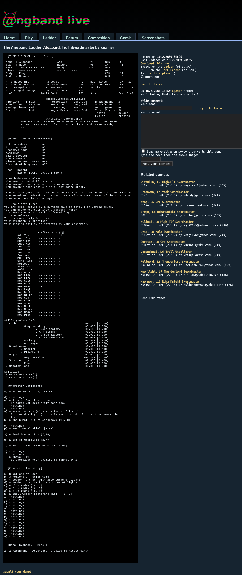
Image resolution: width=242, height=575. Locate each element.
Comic (126, 38)
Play (29, 38)
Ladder (49, 38)
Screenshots (153, 38)
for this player (159, 73)
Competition (99, 38)
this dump (155, 63)
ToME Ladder (171, 70)
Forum (72, 38)
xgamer (177, 90)
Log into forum (210, 108)
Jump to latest (152, 84)
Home (9, 38)
